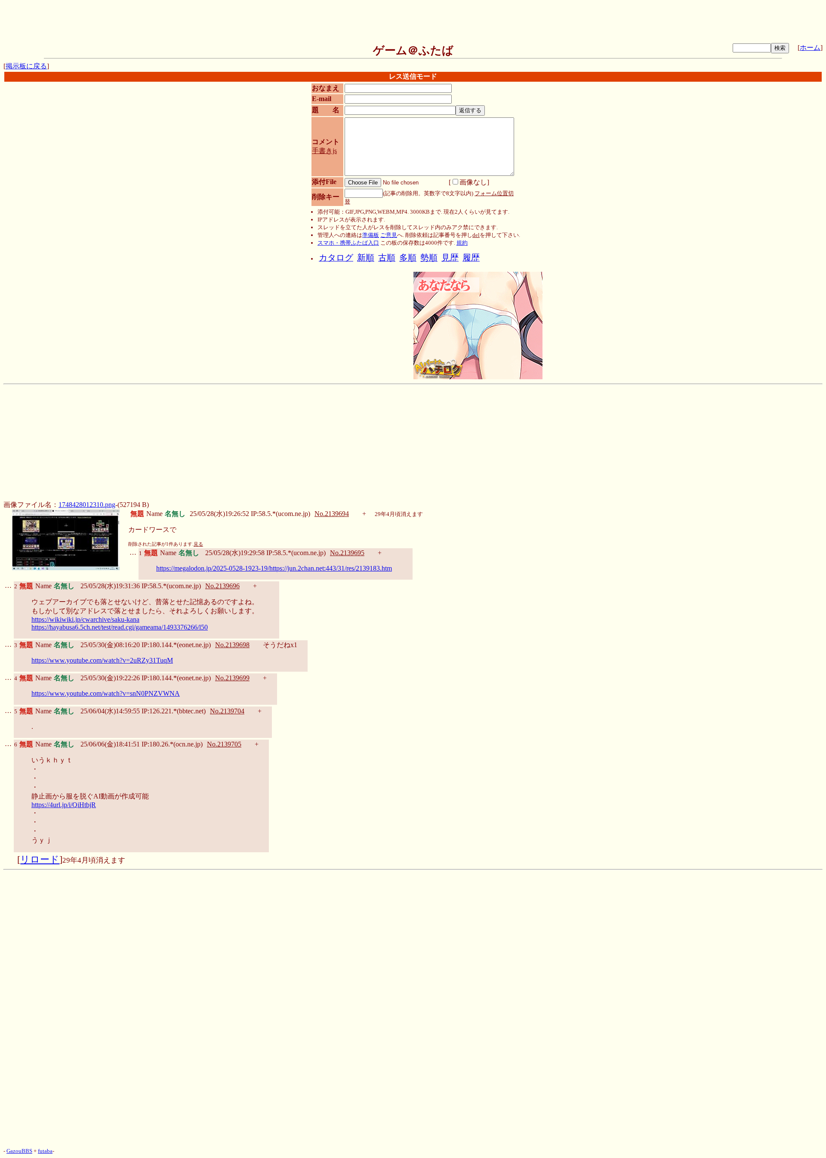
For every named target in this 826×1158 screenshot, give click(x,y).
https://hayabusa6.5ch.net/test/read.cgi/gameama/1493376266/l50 (119, 627)
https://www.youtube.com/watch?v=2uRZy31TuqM (102, 660)
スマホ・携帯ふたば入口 (348, 243)
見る (198, 544)
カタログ (336, 257)
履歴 (471, 257)
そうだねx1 (280, 644)
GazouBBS (19, 1151)
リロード (39, 859)
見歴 (450, 257)
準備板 (370, 235)
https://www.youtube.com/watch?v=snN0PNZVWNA (105, 693)
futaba (45, 1151)
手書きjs (324, 150)
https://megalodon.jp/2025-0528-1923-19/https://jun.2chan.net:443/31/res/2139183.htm (274, 568)
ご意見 (388, 235)
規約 (462, 243)
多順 (407, 257)
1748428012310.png (87, 504)
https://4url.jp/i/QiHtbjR (63, 804)
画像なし (473, 182)
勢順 (429, 257)
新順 (365, 257)
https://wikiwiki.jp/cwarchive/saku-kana (85, 619)
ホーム (810, 47)
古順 (386, 257)
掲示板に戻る (26, 66)
